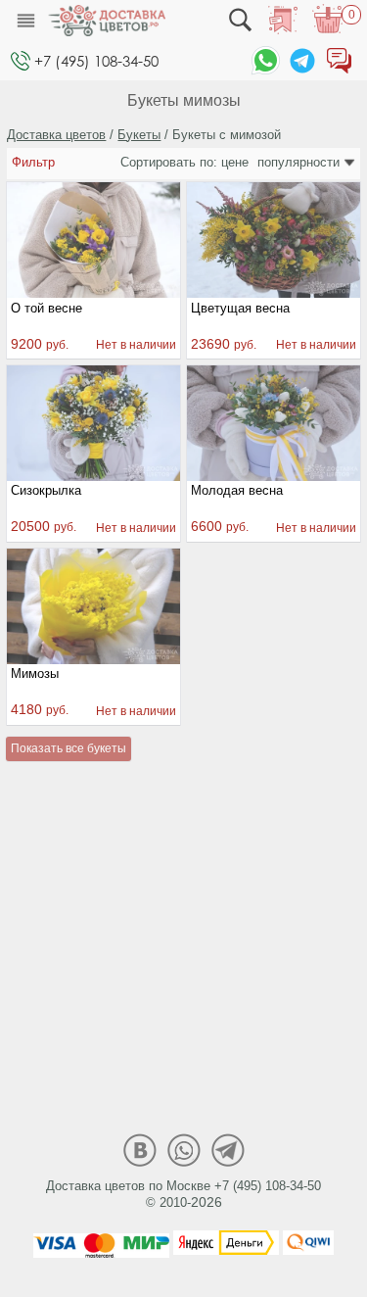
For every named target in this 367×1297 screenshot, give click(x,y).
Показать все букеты (68, 748)
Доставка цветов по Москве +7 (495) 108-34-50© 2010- (183, 1194)
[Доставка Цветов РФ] (106, 20)
